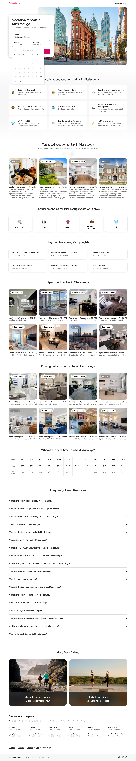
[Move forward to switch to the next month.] (40, 50)
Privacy (26, 757)
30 (16, 81)
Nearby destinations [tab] (16, 721)
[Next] (72, 154)
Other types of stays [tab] (33, 721)
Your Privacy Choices (44, 757)
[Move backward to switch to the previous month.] (16, 50)
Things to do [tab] (65, 721)
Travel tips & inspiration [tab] (81, 721)
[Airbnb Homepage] (14, 3)
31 (20, 81)
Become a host (120, 3)
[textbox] (21, 44)
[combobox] (31, 37)
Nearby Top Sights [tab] (50, 721)
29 (41, 77)
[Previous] (64, 154)
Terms (33, 757)
